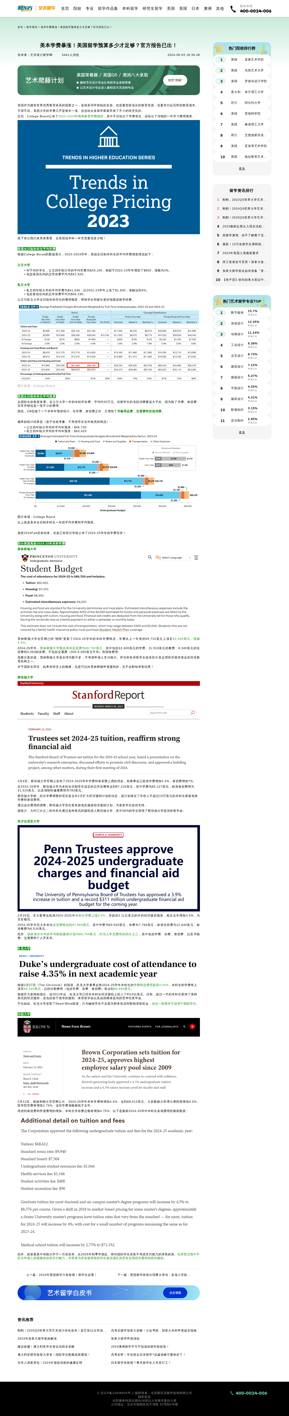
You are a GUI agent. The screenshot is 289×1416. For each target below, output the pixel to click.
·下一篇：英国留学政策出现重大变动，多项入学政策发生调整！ (154, 1274)
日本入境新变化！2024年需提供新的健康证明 (50, 1362)
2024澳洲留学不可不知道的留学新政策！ (140, 1346)
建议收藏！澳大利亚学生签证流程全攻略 (46, 1346)
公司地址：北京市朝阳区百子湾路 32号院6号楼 (144, 1404)
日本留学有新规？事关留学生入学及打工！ (141, 1362)
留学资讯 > (33, 27)
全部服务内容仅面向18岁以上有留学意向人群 (145, 1400)
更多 (242, 168)
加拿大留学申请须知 (125, 1338)
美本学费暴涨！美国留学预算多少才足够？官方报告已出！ (76, 27)
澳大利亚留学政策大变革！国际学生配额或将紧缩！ (54, 1354)
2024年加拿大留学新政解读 (37, 1338)
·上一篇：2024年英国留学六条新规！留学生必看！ (61, 1274)
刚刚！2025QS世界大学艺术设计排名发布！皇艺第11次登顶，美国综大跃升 (62, 1330)
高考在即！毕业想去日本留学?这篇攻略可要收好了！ (148, 1354)
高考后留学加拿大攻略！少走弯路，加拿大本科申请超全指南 (154, 1330)
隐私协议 (144, 1396)
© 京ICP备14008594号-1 (115, 1393)
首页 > (22, 27)
